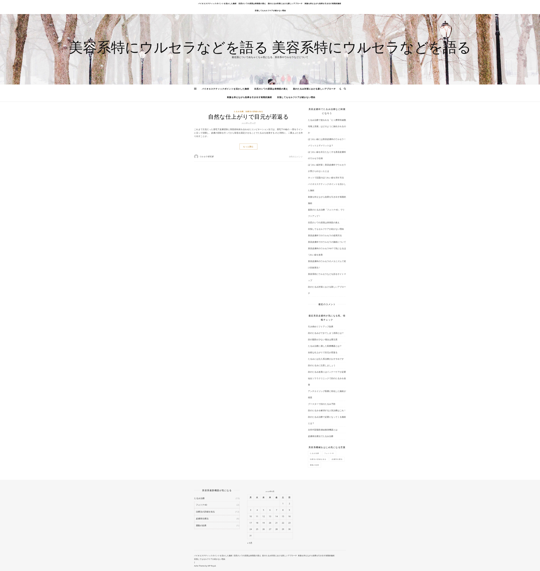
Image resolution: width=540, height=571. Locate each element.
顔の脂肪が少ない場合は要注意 (323, 339)
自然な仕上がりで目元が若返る (248, 116)
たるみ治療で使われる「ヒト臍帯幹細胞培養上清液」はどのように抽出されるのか (327, 126)
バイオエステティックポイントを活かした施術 (217, 3)
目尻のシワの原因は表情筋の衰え (252, 3)
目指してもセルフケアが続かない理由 (270, 10)
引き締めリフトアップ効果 (320, 326)
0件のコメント (296, 156)
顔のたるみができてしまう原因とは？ (326, 333)
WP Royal (212, 566)
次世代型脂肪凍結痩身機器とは (323, 429)
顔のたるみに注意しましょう (321, 365)
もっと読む (248, 146)
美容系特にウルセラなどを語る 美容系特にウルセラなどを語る (270, 47)
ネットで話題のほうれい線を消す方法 (326, 177)
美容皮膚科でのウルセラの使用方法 (325, 235)
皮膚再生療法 (337, 459)
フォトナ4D (329, 453)
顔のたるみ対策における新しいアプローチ (285, 3)
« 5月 (249, 542)
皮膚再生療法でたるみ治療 (320, 436)
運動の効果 (314, 465)
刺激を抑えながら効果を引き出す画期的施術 (323, 3)
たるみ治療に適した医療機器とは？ (325, 345)
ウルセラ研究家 (206, 156)
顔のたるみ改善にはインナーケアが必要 (327, 371)
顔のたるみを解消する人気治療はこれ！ (327, 410)
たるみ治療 (239, 111)
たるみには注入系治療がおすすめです (326, 358)
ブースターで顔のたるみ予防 (321, 403)
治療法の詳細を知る (254, 111)
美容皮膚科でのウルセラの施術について (327, 241)
